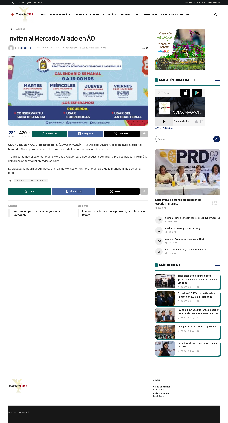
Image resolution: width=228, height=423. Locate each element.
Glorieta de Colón (87, 14)
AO (31, 180)
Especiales (150, 14)
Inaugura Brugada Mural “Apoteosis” (198, 326)
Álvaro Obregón (89, 48)
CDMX (43, 14)
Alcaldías (109, 14)
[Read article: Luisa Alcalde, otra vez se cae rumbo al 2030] (165, 348)
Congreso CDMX (130, 14)
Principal (41, 180)
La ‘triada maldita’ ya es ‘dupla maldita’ (185, 249)
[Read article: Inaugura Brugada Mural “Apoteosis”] (165, 332)
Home (11, 29)
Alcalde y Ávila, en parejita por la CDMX (185, 238)
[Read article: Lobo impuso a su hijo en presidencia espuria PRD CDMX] (187, 172)
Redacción (25, 47)
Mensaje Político (61, 14)
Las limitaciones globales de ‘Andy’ (183, 228)
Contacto (190, 3)
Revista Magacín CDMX (175, 14)
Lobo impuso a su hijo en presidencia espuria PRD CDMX (178, 201)
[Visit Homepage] (24, 14)
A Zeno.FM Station (164, 128)
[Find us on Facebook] (8, 2)
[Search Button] (215, 14)
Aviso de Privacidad (208, 3)
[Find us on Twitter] (13, 2)
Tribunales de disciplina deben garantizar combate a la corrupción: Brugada (198, 279)
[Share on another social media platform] (144, 134)
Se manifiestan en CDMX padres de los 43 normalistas (192, 217)
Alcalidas (21, 180)
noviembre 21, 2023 (48, 48)
